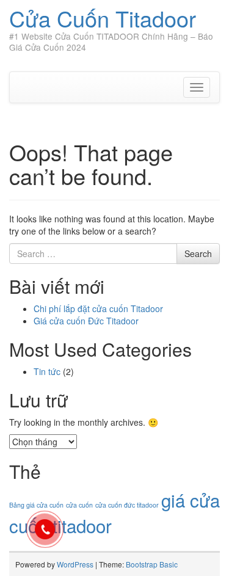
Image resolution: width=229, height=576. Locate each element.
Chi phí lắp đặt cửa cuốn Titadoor (98, 308)
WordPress (75, 564)
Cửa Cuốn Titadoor (102, 18)
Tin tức (47, 371)
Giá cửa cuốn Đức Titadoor (86, 321)
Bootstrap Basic (152, 564)
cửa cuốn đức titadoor (127, 504)
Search (198, 253)
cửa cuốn (79, 504)
